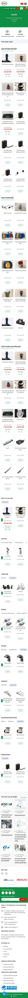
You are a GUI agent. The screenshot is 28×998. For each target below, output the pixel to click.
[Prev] (2, 873)
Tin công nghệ (5, 812)
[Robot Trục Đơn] (7, 207)
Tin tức (5, 951)
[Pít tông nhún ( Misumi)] (7, 58)
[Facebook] (3, 892)
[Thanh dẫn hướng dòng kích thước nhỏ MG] (20, 622)
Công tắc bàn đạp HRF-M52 (20, 242)
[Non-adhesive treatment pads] (7, 586)
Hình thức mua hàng (8, 964)
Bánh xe (3, 721)
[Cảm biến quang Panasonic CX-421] (7, 144)
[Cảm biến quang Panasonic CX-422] (20, 144)
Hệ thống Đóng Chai (6, 835)
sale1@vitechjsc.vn (13, 922)
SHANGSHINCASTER (9, 718)
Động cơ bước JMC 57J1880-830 (20, 93)
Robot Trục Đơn (7, 213)
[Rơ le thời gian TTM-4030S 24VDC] (7, 293)
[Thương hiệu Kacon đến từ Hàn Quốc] (7, 804)
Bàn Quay (4, 649)
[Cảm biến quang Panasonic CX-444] (7, 173)
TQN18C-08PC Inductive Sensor (20, 449)
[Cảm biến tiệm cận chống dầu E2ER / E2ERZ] (20, 694)
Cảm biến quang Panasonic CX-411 (20, 179)
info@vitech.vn (12, 924)
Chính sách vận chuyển (9, 983)
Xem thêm (5, 502)
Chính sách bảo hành (9, 980)
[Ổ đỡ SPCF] (20, 321)
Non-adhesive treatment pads (7, 592)
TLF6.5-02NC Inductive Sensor (7, 477)
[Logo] (4, 3)
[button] (2, 519)
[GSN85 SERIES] (20, 658)
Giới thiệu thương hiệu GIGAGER (6, 859)
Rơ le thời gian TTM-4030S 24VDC (7, 300)
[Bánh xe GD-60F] (20, 730)
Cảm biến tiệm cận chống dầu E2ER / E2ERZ (20, 700)
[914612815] (4, 994)
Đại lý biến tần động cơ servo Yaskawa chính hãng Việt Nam (20, 860)
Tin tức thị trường (6, 811)
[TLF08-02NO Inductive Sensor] (20, 470)
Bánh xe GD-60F (20, 735)
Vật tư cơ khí (7, 498)
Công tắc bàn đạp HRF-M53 (7, 242)
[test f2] (7, 442)
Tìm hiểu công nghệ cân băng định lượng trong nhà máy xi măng (20, 838)
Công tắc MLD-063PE (20, 270)
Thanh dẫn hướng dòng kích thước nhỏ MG (20, 628)
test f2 (7, 448)
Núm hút (3, 578)
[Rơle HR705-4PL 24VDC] (20, 207)
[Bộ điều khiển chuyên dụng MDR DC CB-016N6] (7, 115)
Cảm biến (3, 685)
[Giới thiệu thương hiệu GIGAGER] (7, 848)
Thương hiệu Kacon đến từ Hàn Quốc (6, 816)
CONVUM (4, 574)
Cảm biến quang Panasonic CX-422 (20, 151)
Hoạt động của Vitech (21, 832)
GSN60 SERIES (7, 663)
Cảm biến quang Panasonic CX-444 (7, 180)
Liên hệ (7, 104)
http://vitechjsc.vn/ (13, 927)
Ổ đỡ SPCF (20, 328)
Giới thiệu (6, 946)
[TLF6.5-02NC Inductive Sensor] (7, 470)
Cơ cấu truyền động (6, 542)
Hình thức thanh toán (9, 967)
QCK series (20, 556)
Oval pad (20, 591)
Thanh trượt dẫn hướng (7, 613)
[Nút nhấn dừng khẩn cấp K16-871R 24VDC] (20, 58)
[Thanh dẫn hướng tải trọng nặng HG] (7, 622)
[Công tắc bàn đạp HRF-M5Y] (7, 264)
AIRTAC (4, 539)
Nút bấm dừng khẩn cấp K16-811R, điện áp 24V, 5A (7, 94)
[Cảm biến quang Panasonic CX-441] (20, 115)
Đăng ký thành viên (8, 969)
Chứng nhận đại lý (20, 815)
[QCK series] (20, 551)
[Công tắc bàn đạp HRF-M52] (20, 235)
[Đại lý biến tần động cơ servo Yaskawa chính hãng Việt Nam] (21, 848)
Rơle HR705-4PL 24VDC (20, 213)
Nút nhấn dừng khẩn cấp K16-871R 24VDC (20, 65)
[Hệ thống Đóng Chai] (7, 824)
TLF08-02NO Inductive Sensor (20, 477)
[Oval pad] (20, 586)
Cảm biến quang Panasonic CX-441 (20, 122)
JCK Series (7, 556)
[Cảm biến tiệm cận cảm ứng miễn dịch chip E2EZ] (7, 694)
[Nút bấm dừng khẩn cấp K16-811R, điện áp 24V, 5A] (7, 86)
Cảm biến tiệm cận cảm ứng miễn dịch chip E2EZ (7, 700)
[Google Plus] (6, 892)
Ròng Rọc (11, 721)
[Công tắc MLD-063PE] (20, 264)
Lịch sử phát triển (8, 949)
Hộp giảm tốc (13, 649)
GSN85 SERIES (20, 663)
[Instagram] (10, 892)
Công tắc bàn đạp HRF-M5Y (7, 271)
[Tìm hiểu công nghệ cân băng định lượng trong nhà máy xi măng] (21, 824)
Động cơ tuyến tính (22, 613)
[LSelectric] (9, 880)
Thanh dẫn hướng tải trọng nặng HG (8, 627)
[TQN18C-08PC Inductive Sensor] (20, 442)
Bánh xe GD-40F (8, 735)
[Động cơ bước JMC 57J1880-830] (20, 86)
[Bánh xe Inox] (20, 413)
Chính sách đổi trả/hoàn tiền (10, 975)
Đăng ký (23, 899)
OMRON (4, 681)
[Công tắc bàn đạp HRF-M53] (7, 235)
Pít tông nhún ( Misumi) (7, 64)
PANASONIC (5, 755)
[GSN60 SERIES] (7, 658)
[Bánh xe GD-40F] (7, 730)
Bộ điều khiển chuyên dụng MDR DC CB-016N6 (8, 122)
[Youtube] (13, 892)
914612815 (11, 919)
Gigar (3, 646)
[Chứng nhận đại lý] (21, 804)
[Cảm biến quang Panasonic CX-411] (20, 172)
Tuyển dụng (6, 954)
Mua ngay (7, 74)
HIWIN (3, 610)
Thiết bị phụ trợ (19, 542)
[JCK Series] (7, 551)
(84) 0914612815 (12, 917)
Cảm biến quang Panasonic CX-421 (7, 151)
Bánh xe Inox (20, 419)
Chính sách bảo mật (8, 978)
